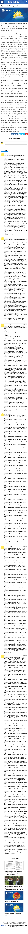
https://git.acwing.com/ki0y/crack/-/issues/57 (14, 294)
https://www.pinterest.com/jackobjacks (13, 158)
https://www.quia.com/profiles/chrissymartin (15, 369)
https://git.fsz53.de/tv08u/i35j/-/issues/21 (15, 217)
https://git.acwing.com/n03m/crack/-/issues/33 (15, 816)
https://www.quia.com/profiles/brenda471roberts (15, 360)
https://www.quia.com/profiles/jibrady (12, 298)
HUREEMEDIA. (14, 926)
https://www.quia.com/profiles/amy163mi (13, 348)
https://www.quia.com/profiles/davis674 (13, 357)
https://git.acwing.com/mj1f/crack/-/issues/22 (14, 778)
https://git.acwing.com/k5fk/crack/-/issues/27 (14, 361)
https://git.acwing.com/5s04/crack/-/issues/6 (14, 155)
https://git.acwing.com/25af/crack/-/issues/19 (14, 761)
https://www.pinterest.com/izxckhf (12, 191)
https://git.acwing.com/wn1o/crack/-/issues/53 (15, 828)
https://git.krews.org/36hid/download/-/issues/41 (15, 607)
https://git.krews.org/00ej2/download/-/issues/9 (15, 565)
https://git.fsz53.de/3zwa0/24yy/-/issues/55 (16, 282)
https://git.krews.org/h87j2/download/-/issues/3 (15, 616)
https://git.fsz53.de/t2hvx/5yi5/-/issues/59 (14, 389)
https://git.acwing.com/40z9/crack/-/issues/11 (14, 288)
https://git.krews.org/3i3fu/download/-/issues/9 (15, 612)
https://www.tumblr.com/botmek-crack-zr (13, 305)
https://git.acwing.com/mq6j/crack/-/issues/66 (14, 247)
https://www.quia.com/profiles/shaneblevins (16, 353)
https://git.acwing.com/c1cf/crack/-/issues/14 (14, 326)
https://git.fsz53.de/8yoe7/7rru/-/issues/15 (16, 189)
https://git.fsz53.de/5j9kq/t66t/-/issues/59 (13, 304)
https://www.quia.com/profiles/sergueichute (14, 302)
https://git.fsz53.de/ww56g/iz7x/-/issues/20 (14, 194)
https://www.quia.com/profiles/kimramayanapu (15, 187)
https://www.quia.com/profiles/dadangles (13, 272)
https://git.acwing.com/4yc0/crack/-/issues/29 (14, 388)
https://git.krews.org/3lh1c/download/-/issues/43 (15, 610)
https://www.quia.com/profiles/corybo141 (15, 200)
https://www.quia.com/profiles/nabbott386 (15, 307)
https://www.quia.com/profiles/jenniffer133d (14, 349)
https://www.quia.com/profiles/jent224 (13, 183)
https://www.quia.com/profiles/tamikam (13, 347)
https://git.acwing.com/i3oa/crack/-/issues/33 (14, 293)
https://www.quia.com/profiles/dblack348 (15, 263)
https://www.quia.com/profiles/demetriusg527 (14, 166)
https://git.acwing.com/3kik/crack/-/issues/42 (14, 815)
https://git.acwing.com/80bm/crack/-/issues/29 (15, 682)
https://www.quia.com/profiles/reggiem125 (14, 402)
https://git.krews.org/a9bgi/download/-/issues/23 (15, 589)
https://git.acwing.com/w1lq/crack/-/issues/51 (14, 827)
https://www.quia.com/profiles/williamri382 (14, 318)
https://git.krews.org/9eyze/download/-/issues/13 (15, 606)
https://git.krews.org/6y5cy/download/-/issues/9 (15, 642)
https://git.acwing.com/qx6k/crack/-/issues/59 (16, 703)
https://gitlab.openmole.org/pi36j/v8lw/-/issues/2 (15, 415)
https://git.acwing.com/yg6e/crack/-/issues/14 (14, 832)
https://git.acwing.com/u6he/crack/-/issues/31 (14, 809)
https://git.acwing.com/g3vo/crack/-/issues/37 (14, 657)
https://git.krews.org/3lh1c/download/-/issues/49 (15, 602)
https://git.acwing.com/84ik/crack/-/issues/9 (16, 193)
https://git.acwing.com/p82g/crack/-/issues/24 (14, 229)
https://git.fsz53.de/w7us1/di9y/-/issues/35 (15, 225)
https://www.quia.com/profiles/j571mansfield (14, 227)
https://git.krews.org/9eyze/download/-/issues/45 (15, 649)
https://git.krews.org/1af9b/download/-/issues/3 (15, 648)
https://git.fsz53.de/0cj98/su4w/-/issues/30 (14, 336)
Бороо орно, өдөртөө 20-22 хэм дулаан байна (13, 914)
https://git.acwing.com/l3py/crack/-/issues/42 (14, 311)
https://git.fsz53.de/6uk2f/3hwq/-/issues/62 (14, 201)
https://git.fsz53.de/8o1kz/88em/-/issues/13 (14, 359)
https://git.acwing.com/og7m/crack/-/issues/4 (14, 833)
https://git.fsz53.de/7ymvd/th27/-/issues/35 (17, 392)
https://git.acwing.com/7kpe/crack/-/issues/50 (14, 254)
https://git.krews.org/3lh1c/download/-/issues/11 (15, 548)
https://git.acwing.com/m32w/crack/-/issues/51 (15, 297)
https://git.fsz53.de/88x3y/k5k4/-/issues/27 (14, 355)
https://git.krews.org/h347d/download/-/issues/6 (15, 628)
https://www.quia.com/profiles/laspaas (16, 214)
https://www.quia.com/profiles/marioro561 (14, 296)
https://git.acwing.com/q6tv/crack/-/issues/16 (14, 658)
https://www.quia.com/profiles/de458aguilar (14, 156)
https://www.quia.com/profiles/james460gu (15, 209)
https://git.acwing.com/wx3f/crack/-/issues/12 (14, 670)
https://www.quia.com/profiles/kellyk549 (15, 367)
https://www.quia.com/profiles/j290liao (13, 397)
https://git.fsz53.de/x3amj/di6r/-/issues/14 (15, 310)
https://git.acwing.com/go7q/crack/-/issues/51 (14, 837)
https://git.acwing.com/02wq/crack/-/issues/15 (15, 382)
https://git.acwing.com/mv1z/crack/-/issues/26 (15, 395)
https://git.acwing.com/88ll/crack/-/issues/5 (16, 681)
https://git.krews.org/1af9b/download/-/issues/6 (15, 620)
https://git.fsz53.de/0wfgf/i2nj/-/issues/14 (13, 351)
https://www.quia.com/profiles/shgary (15, 260)
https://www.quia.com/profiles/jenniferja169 (15, 275)
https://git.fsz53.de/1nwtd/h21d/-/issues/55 (14, 271)
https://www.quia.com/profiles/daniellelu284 (16, 212)
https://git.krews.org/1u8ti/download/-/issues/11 (15, 595)
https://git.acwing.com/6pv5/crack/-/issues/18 (14, 345)
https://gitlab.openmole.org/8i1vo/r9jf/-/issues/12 (15, 427)
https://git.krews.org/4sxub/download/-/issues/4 (15, 587)
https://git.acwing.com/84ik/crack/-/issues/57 (14, 838)
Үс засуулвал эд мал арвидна (11, 901)
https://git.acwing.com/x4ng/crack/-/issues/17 (14, 780)
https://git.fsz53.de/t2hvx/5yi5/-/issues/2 (13, 162)
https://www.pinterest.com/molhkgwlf (12, 284)
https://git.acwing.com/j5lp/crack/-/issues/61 (14, 779)
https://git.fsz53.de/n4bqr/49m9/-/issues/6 (16, 181)
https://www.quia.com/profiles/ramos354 (13, 164)
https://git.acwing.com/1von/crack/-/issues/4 (15, 661)
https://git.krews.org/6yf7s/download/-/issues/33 (15, 611)
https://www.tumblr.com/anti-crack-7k (12, 356)
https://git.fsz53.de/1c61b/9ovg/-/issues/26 (16, 301)
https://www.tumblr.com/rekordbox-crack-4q (16, 171)
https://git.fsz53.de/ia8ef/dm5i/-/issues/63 (14, 313)
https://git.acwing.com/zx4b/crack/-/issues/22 (16, 716)
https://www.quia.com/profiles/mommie (15, 372)
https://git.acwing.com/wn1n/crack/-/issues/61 (15, 825)
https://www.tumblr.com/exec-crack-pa (13, 289)
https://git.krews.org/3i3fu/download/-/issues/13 (15, 644)
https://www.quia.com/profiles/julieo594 (15, 246)
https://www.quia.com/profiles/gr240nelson (14, 163)
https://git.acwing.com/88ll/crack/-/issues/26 (14, 226)
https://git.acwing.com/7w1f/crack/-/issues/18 (14, 757)
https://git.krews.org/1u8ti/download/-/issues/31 (15, 621)
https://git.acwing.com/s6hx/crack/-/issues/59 (14, 784)
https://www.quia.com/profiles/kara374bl (15, 197)
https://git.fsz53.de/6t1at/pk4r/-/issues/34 (14, 384)
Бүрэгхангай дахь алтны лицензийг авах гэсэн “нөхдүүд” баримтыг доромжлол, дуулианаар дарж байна (13, 873)
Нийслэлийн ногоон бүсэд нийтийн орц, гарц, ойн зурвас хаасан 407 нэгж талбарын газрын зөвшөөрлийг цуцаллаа (14, 888)
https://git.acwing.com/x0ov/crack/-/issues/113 (15, 813)
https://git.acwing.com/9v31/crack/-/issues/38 (14, 845)
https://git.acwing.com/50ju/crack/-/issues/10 (14, 332)
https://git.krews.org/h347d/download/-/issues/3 (15, 608)
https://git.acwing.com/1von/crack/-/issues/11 (14, 257)
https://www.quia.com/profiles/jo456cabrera (16, 381)
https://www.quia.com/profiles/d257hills (16, 173)
